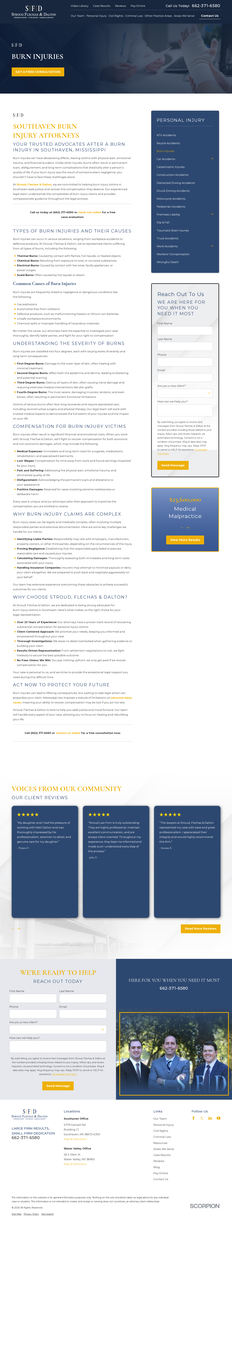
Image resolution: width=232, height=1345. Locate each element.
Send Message (173, 465)
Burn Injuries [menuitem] (165, 151)
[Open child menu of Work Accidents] (212, 246)
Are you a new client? (171, 385)
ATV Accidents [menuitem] (166, 135)
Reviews (120, 5)
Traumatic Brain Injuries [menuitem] (173, 230)
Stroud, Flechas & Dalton (34, 184)
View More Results (185, 540)
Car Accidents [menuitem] (166, 159)
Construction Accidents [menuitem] (172, 174)
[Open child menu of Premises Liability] (212, 214)
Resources (160, 1143)
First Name (164, 323)
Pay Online (138, 5)
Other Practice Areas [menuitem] (158, 15)
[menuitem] (16, 1214)
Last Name (164, 339)
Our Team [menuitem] (77, 15)
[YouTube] (218, 1118)
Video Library (79, 5)
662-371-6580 (206, 6)
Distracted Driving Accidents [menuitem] (176, 182)
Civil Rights (160, 1130)
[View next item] (187, 527)
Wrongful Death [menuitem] (168, 262)
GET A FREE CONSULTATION (38, 72)
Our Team (160, 1118)
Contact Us (210, 16)
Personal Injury (163, 1124)
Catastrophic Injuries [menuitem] (171, 167)
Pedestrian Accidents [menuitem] (171, 206)
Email (161, 370)
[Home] (34, 12)
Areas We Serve (163, 1149)
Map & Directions (75, 1139)
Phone (161, 354)
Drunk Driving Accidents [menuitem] (173, 190)
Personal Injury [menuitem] (96, 15)
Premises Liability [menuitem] (168, 214)
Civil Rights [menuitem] (116, 15)
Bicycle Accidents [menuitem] (168, 143)
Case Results (101, 5)
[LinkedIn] (210, 1118)
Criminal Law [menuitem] (134, 15)
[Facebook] (193, 1118)
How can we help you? (172, 401)
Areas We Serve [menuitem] (184, 15)
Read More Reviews (200, 928)
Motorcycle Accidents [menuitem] (171, 198)
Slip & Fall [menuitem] (163, 222)
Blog (156, 1167)
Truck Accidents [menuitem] (167, 238)
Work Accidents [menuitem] (167, 246)
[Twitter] (202, 1118)
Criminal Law (162, 1136)
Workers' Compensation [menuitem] (173, 254)
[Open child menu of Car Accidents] (212, 159)
